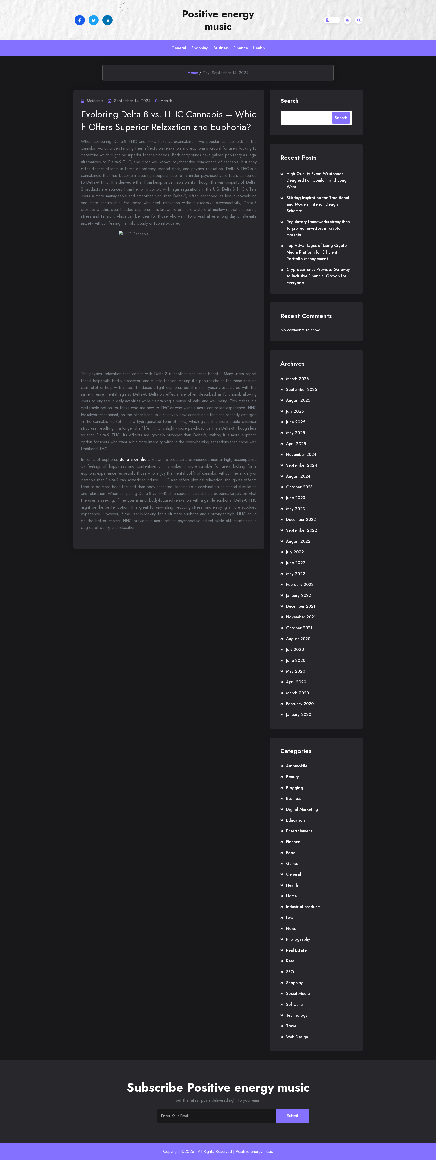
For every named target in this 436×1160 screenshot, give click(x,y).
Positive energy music (218, 20)
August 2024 (298, 476)
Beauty (292, 777)
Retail (291, 961)
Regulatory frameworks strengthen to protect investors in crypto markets (318, 228)
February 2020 (300, 704)
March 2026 (297, 379)
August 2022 (298, 541)
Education (295, 820)
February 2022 (300, 584)
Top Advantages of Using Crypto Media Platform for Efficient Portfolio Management (317, 252)
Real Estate (296, 950)
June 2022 (295, 563)
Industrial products (303, 907)
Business (221, 48)
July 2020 (295, 649)
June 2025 (295, 422)
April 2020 (296, 682)
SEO (290, 972)
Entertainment (299, 831)
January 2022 (298, 595)
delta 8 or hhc (133, 459)
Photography (298, 939)
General (178, 48)
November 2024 (301, 454)
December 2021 (300, 606)
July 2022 (295, 552)
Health (259, 48)
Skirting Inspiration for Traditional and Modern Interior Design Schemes (318, 204)
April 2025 (296, 444)
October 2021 (299, 628)
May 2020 (295, 671)
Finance (241, 48)
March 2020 (297, 693)
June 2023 (295, 498)
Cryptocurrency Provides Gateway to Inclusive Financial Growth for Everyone (318, 276)
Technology (297, 1015)
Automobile (296, 766)
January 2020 (298, 714)
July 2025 (295, 411)
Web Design (297, 1037)
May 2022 (295, 574)
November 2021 (301, 617)
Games (292, 863)
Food (291, 853)
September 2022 (301, 530)
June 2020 (295, 660)
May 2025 (295, 433)
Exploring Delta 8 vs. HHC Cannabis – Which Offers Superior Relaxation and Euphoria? (168, 120)
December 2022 (301, 519)
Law (289, 918)
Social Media (298, 993)
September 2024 (301, 465)
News (291, 928)
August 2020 (298, 639)
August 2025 (298, 400)
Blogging (294, 788)
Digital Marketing (302, 809)
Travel (291, 1026)
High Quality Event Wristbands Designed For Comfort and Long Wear (317, 180)
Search (289, 100)
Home (193, 73)
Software (294, 1004)
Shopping (200, 48)
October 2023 (299, 487)
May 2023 (295, 509)
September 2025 (301, 389)
